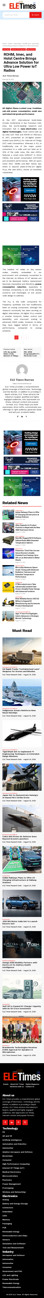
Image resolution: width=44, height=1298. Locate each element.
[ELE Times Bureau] (22, 370)
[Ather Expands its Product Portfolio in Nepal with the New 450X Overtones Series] (8, 527)
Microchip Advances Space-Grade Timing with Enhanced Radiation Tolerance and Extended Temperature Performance (27, 572)
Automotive (18, 510)
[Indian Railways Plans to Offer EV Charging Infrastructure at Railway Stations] (8, 515)
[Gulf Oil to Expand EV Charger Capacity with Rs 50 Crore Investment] (22, 988)
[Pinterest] (18, 1122)
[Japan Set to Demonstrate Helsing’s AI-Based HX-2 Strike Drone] (22, 777)
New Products (31, 49)
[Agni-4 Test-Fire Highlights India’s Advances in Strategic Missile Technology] (8, 616)
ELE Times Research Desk (12, 675)
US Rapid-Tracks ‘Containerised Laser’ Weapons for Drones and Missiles (21, 670)
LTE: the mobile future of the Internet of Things (11, 354)
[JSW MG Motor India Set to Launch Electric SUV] (22, 903)
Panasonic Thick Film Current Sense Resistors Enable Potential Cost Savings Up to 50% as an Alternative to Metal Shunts (27, 555)
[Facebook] (18, 416)
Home (4, 44)
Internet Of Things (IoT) (18, 49)
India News (17, 44)
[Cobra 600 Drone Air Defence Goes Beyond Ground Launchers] (22, 818)
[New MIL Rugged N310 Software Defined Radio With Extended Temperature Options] (8, 540)
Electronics (18, 548)
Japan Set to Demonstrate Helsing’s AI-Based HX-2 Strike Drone (20, 796)
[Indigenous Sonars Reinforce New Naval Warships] (22, 692)
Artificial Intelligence (8, 960)
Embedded (18, 582)
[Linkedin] (22, 416)
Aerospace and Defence (22, 612)
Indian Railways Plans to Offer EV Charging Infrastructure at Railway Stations (27, 514)
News (10, 44)
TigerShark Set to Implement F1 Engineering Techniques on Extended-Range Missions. (21, 753)
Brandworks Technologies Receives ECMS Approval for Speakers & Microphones (19, 1049)
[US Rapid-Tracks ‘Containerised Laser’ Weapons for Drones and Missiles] (22, 651)
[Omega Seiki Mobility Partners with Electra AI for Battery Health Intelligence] (22, 944)
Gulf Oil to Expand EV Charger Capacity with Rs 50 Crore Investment (21, 1007)
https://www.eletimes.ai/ (22, 383)
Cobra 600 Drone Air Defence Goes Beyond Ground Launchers (19, 837)
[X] (26, 416)
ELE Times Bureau (11, 76)
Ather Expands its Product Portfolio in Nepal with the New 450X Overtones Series (27, 527)
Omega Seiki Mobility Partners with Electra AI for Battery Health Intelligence (19, 964)
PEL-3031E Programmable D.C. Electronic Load (32, 354)
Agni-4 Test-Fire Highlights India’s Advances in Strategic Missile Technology (27, 616)
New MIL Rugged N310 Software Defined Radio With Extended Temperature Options (28, 540)
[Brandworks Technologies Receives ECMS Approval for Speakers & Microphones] (22, 1029)
